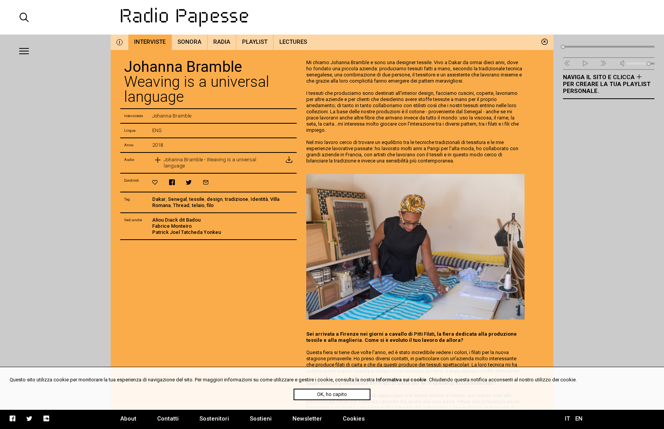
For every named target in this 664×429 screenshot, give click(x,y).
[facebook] (172, 182)
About (128, 418)
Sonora (189, 41)
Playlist (254, 41)
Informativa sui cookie (401, 380)
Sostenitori (214, 418)
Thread (181, 205)
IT (567, 418)
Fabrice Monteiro (172, 226)
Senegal (177, 199)
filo (210, 205)
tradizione (236, 199)
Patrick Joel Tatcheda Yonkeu (186, 232)
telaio (198, 205)
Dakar (159, 199)
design (214, 199)
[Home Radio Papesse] (332, 17)
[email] (206, 182)
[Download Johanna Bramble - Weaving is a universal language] (289, 163)
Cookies (354, 418)
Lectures (293, 41)
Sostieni (261, 418)
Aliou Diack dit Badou (176, 220)
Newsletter (307, 418)
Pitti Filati (424, 334)
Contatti (168, 418)
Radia (221, 41)
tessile (196, 199)
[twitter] (189, 182)
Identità (259, 199)
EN (579, 418)
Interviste (150, 41)
